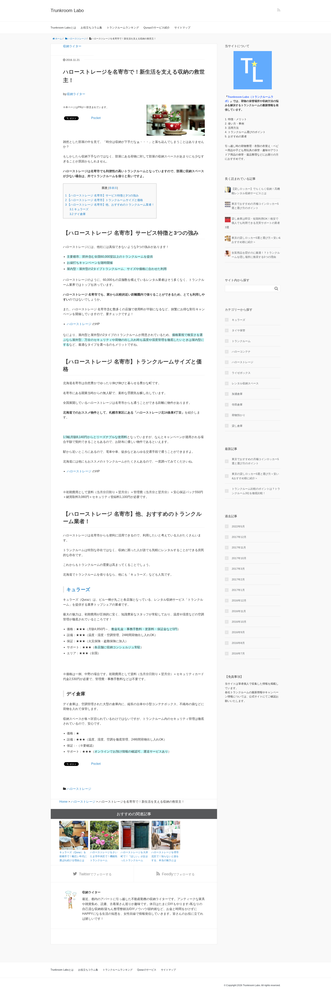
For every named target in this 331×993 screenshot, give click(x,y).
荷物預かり (238, 415)
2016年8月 (238, 642)
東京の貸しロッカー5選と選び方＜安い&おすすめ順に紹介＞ (255, 476)
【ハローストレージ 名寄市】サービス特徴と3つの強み (102, 195)
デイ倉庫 (78, 214)
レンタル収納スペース (245, 383)
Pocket (96, 118)
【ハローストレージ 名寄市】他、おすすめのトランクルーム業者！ (109, 204)
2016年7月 (238, 653)
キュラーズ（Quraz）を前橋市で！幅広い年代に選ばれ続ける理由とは (73, 856)
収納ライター (72, 46)
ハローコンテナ (241, 351)
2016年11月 (239, 611)
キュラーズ (79, 209)
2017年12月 (239, 536)
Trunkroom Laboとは (63, 27)
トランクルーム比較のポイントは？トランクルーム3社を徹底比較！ (256, 490)
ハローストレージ (79, 324)
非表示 (113, 188)
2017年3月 (238, 568)
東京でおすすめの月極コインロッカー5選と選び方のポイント (255, 461)
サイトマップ (182, 27)
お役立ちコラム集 (91, 27)
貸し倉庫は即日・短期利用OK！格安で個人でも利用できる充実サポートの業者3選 (252, 223)
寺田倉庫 (237, 404)
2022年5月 (238, 526)
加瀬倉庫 (237, 393)
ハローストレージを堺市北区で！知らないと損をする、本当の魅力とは (165, 856)
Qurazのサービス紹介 (156, 27)
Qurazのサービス (146, 969)
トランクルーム (241, 341)
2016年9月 (238, 632)
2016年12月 (239, 600)
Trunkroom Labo (67, 10)
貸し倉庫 (237, 425)
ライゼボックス (241, 372)
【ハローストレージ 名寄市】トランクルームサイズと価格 (104, 200)
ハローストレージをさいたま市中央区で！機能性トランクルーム (103, 856)
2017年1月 (238, 589)
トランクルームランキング (123, 27)
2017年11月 (239, 547)
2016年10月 (239, 621)
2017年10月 (239, 558)
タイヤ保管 (238, 330)
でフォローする (95, 874)
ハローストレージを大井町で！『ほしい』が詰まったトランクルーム (134, 856)
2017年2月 (238, 579)
